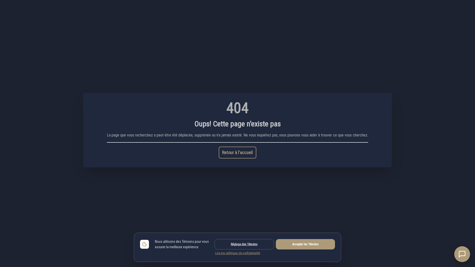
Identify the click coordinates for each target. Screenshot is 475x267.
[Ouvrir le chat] (462, 254)
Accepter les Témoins (305, 244)
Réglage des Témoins (244, 244)
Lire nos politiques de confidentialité (237, 253)
